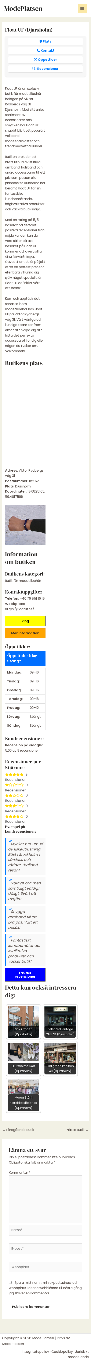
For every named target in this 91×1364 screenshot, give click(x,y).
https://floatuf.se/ (19, 609)
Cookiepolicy (62, 1351)
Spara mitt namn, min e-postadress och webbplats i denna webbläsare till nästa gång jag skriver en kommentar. (45, 1287)
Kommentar (19, 1172)
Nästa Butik (78, 1130)
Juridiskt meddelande (78, 1354)
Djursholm (23, 486)
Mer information (25, 633)
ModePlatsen (23, 8)
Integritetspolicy (35, 1351)
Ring (25, 621)
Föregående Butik (18, 1130)
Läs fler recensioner (25, 975)
